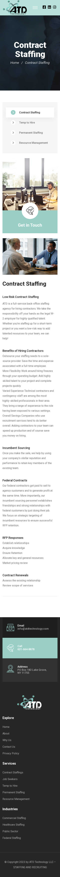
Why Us (6, 740)
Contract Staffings (12, 772)
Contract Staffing (29, 112)
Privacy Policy (10, 753)
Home (14, 63)
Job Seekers (10, 779)
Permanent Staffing (31, 132)
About (5, 733)
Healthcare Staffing (13, 824)
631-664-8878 (26, 649)
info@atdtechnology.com (33, 628)
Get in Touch (30, 225)
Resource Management (33, 142)
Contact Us (8, 746)
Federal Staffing (11, 838)
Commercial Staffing (14, 818)
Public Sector (10, 831)
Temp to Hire (27, 122)
